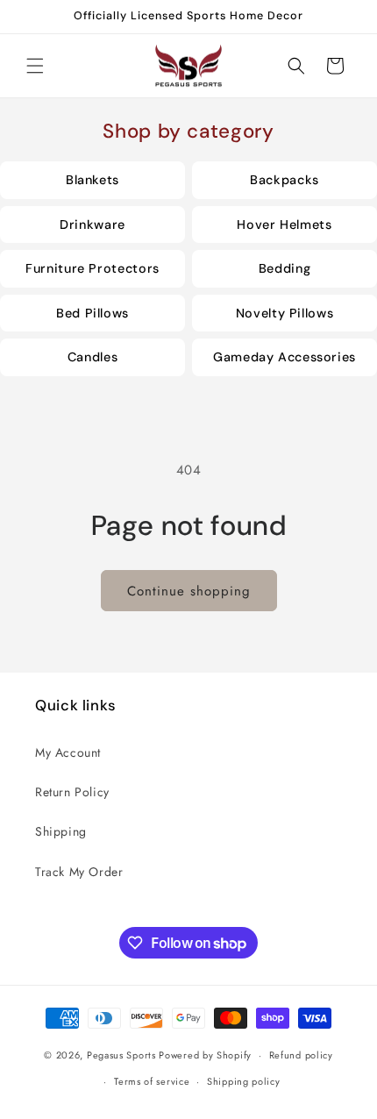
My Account (68, 752)
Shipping (61, 831)
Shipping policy (244, 1081)
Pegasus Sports (121, 1055)
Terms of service (151, 1081)
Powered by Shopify (205, 1055)
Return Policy (72, 792)
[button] (35, 65)
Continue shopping (189, 591)
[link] (92, 180)
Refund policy (301, 1055)
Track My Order (79, 871)
